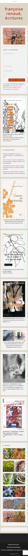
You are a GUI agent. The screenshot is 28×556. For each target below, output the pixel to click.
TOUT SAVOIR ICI (7, 140)
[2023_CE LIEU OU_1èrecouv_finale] (14, 250)
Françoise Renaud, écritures (14, 13)
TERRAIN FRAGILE (13, 544)
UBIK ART (20, 343)
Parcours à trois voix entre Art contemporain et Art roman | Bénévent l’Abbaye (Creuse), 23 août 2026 (14, 161)
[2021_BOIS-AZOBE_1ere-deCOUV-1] (14, 299)
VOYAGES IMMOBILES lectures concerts (14, 550)
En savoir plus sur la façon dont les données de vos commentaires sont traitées (12, 87)
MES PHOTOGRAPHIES (13, 547)
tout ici (8, 321)
